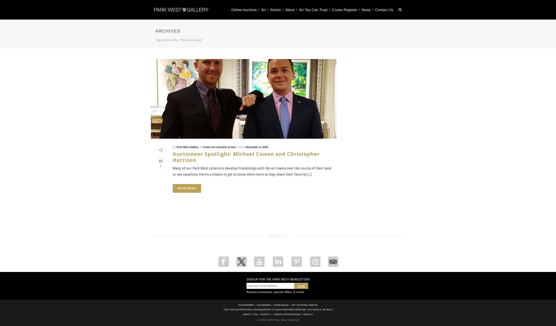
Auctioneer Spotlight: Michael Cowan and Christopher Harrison (246, 157)
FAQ (255, 314)
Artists (275, 10)
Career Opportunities (287, 314)
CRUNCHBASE (281, 305)
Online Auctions (244, 10)
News (366, 10)
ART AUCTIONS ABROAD (304, 305)
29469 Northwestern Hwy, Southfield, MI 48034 (304, 309)
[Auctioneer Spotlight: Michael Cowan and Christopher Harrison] (243, 99)
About (290, 10)
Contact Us (384, 10)
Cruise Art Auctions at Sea (219, 147)
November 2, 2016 (257, 147)
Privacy (308, 314)
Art (263, 10)
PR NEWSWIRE (246, 305)
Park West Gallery (187, 147)
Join (301, 286)
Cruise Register (344, 10)
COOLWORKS (264, 305)
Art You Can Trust (313, 10)
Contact (265, 314)
